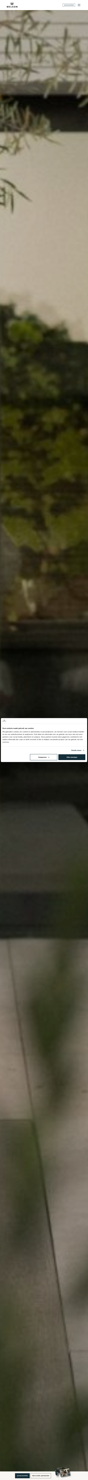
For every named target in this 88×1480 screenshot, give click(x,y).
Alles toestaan (72, 757)
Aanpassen (42, 757)
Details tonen (76, 750)
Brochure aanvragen (40, 1476)
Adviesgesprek (22, 1476)
